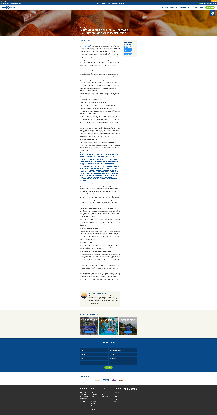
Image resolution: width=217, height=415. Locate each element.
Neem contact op (117, 389)
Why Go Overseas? (128, 46)
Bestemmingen (173, 7)
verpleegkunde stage (93, 284)
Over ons (195, 7)
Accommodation (127, 51)
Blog (103, 394)
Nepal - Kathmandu (84, 396)
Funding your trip (128, 54)
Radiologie (93, 405)
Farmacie (93, 403)
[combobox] (123, 350)
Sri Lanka (95, 45)
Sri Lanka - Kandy (83, 391)
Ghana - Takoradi (83, 401)
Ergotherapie (94, 410)
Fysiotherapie (94, 394)
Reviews (190, 7)
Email (114, 394)
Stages (166, 7)
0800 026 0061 (200, 1)
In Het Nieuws (105, 396)
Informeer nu (210, 7)
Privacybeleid (116, 401)
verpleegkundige (88, 46)
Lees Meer (89, 332)
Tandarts (93, 407)
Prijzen (201, 7)
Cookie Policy (116, 399)
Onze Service (182, 7)
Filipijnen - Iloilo (83, 392)
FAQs (103, 398)
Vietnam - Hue (83, 394)
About (103, 388)
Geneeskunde (94, 391)
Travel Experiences (128, 50)
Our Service (127, 47)
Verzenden (108, 367)
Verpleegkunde (94, 409)
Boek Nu (214, 1)
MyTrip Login (207, 1)
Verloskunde (93, 392)
